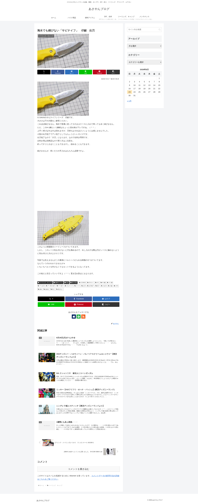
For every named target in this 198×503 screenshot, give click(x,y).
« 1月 (129, 101)
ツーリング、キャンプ (46, 282)
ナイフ (78, 286)
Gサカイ (91, 282)
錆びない (60, 289)
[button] (113, 72)
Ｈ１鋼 (110, 282)
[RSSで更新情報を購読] (83, 316)
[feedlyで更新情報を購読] (79, 316)
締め (40, 289)
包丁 (98, 286)
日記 (67, 282)
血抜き (47, 289)
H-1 (98, 282)
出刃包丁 (91, 286)
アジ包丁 (60, 286)
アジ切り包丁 (51, 286)
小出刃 (105, 286)
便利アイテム (59, 282)
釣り (53, 289)
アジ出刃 (41, 286)
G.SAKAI (83, 282)
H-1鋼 (103, 282)
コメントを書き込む (78, 469)
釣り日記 (74, 282)
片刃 (117, 286)
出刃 (84, 286)
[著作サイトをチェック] (74, 316)
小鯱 (111, 286)
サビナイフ (70, 286)
